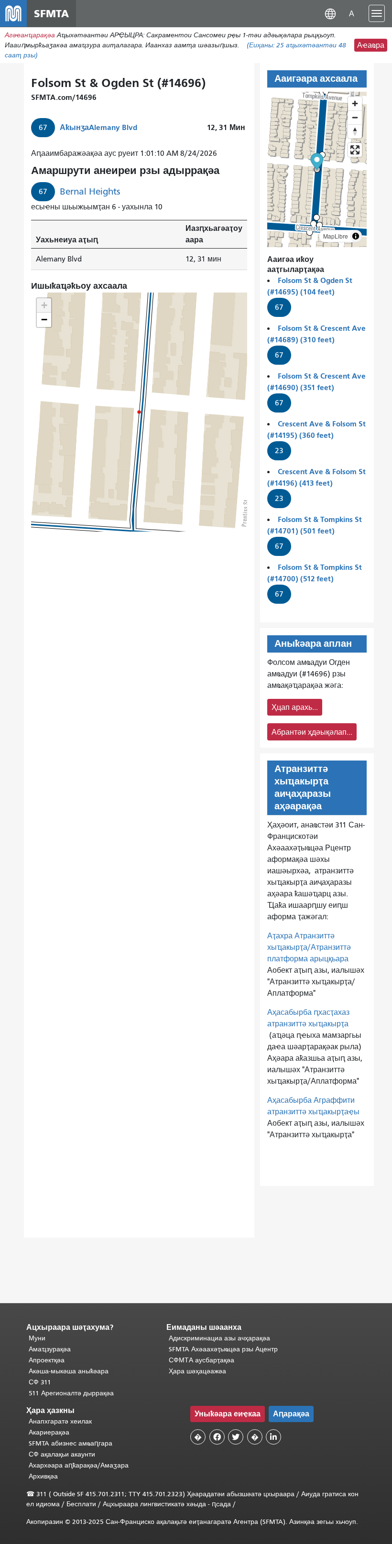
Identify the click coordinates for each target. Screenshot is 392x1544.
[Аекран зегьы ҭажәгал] (355, 150)
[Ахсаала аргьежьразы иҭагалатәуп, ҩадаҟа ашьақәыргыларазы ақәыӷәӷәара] (355, 131)
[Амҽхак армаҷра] (355, 117)
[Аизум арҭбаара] (355, 103)
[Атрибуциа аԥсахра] (355, 236)
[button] (330, 13)
